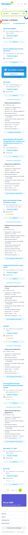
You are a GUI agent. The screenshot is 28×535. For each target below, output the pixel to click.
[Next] (20, 490)
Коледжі (5, 9)
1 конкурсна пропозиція (14, 132)
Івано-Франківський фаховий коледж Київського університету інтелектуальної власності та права (14, 142)
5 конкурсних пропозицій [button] (13, 283)
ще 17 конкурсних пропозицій (14, 441)
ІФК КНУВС (6, 82)
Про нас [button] (4, 514)
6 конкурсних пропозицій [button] (13, 160)
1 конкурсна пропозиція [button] (13, 99)
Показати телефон (12, 35)
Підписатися (14, 74)
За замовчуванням (19, 23)
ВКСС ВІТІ (6, 469)
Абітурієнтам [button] (5, 520)
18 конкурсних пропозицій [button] (13, 407)
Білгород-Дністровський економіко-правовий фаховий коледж (13, 385)
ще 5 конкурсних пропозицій (14, 193)
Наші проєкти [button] (5, 523)
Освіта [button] (3, 517)
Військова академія (9, 29)
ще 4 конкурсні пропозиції (14, 319)
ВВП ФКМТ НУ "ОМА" (10, 448)
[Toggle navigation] (25, 4)
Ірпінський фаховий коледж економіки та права (12, 201)
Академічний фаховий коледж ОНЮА (13, 266)
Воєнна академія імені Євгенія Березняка (13, 50)
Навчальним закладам (14, 528)
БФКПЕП (6, 326)
